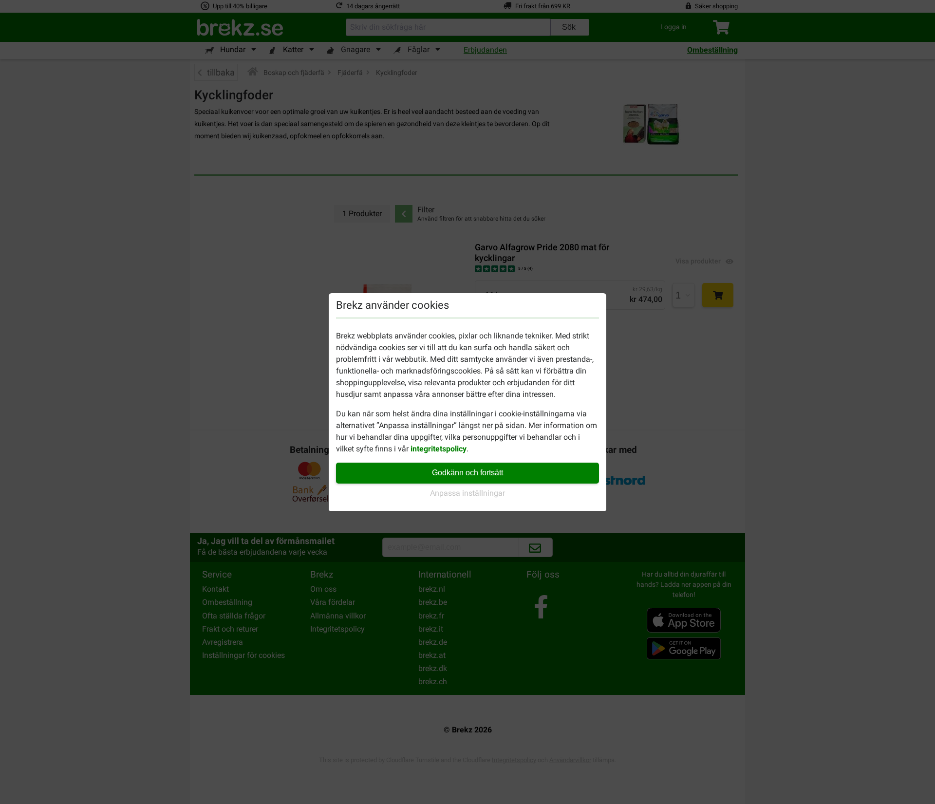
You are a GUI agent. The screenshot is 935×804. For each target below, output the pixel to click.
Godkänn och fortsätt (467, 472)
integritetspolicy (439, 448)
